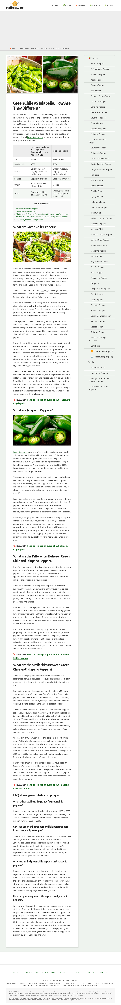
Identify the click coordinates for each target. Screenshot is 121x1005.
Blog (62, 972)
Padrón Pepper (97, 267)
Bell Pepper (96, 90)
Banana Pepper (98, 85)
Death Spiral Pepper (100, 158)
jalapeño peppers (35, 137)
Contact (104, 972)
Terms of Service (30, 972)
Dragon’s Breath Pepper (101, 169)
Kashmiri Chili (97, 229)
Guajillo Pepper (97, 191)
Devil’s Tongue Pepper (101, 164)
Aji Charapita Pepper (100, 69)
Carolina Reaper (98, 107)
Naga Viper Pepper (99, 261)
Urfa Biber (95, 346)
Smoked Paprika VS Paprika (98, 388)
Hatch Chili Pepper (99, 207)
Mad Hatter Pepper (99, 245)
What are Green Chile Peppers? (26, 208)
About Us (91, 972)
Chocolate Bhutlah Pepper (98, 141)
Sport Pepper (97, 326)
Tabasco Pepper (98, 332)
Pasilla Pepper (97, 272)
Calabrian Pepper (98, 101)
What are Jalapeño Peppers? (25, 211)
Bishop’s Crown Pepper (101, 96)
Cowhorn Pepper (98, 147)
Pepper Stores (76, 972)
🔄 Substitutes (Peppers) (102, 356)
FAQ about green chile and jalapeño (28, 219)
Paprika (91, 362)
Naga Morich (96, 256)
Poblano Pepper (98, 310)
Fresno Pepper (97, 180)
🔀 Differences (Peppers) (102, 351)
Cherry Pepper (97, 123)
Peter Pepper (97, 299)
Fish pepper (96, 175)
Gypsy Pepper (97, 196)
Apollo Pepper (97, 80)
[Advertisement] (60, 29)
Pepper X (95, 283)
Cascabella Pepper (99, 112)
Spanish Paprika (98, 367)
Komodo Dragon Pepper (101, 234)
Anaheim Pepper (98, 74)
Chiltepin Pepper (98, 128)
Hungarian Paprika (99, 373)
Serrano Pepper (98, 321)
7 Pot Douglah (97, 63)
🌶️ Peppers (93, 58)
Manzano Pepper (98, 251)
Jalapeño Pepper (98, 223)
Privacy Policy (49, 972)
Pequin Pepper (97, 294)
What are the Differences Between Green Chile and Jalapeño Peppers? (41, 214)
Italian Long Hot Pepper (101, 218)
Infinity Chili (96, 212)
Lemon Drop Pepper (100, 240)
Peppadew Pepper (99, 278)
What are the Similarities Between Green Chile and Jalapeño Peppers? (41, 217)
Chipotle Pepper (98, 134)
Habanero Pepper (99, 202)
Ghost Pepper (97, 185)
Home (15, 972)
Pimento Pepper (98, 305)
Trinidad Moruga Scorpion (97, 339)
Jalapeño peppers (21, 452)
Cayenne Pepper (98, 117)
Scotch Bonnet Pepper (101, 316)
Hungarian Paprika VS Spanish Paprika (99, 380)
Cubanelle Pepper (99, 153)
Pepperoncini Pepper (100, 288)
